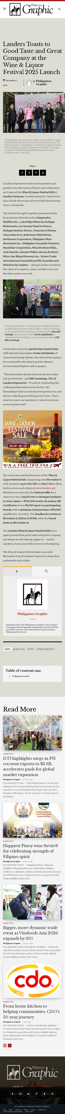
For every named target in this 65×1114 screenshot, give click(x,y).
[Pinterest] (36, 173)
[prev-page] (5, 1045)
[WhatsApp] (43, 173)
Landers (30, 648)
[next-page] (10, 1045)
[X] (29, 173)
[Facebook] (22, 173)
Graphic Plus (19, 648)
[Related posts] (47, 571)
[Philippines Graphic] (31, 9)
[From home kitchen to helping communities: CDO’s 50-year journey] (32, 980)
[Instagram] (20, 1094)
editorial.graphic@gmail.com (38, 1086)
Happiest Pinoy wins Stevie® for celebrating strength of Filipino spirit (30, 851)
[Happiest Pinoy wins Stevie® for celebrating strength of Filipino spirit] (32, 820)
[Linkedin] (28, 1094)
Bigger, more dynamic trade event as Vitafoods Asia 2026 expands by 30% (30, 933)
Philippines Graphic (43, 83)
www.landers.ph (45, 488)
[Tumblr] (44, 1094)
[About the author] (17, 571)
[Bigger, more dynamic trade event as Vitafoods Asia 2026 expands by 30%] (32, 902)
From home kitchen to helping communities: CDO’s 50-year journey (31, 1011)
